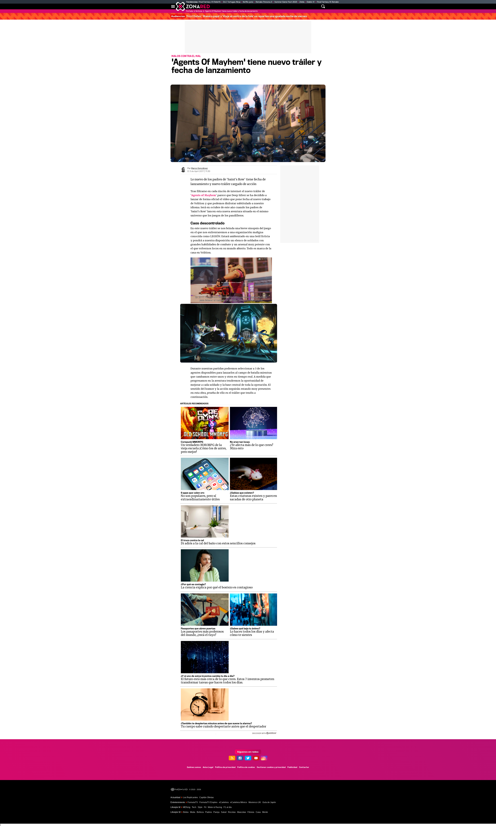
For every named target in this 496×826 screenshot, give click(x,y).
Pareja (216, 812)
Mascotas (241, 812)
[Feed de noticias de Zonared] (232, 758)
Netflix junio (248, 2)
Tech (194, 807)
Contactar (304, 767)
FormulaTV (193, 802)
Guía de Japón (269, 802)
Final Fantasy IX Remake (328, 2)
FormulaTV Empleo (208, 802)
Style (200, 807)
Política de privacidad (225, 767)
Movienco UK (255, 802)
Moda (192, 812)
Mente (265, 812)
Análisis (284, 6)
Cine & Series (257, 6)
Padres (208, 812)
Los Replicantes (190, 797)
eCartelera (224, 802)
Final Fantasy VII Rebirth (210, 2)
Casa (258, 812)
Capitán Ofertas (206, 797)
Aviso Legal (208, 767)
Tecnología (240, 6)
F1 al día (228, 807)
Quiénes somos (194, 767)
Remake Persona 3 (264, 2)
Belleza (200, 812)
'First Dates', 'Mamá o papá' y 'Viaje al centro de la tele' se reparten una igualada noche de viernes (239, 16)
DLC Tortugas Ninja (231, 2)
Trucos (296, 6)
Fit (205, 807)
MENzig (186, 807)
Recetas (232, 812)
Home (214, 6)
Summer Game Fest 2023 (285, 2)
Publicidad (292, 767)
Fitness (250, 812)
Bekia (185, 812)
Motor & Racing (215, 807)
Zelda (301, 2)
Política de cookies (246, 767)
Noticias (225, 6)
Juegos (272, 6)
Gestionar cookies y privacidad (271, 767)
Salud (223, 812)
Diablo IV (311, 2)
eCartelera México (238, 802)
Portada (189, 11)
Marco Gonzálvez (199, 168)
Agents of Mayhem (203, 195)
